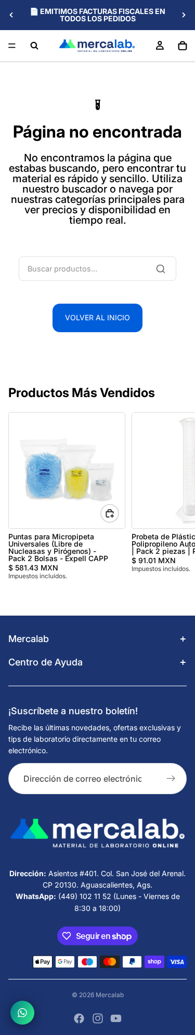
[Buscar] (34, 45)
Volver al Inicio (97, 317)
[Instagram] (98, 1018)
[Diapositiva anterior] (11, 15)
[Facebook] (79, 1018)
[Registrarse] (171, 778)
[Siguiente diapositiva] (183, 15)
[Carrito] (182, 45)
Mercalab (110, 995)
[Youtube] (116, 1018)
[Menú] (12, 46)
